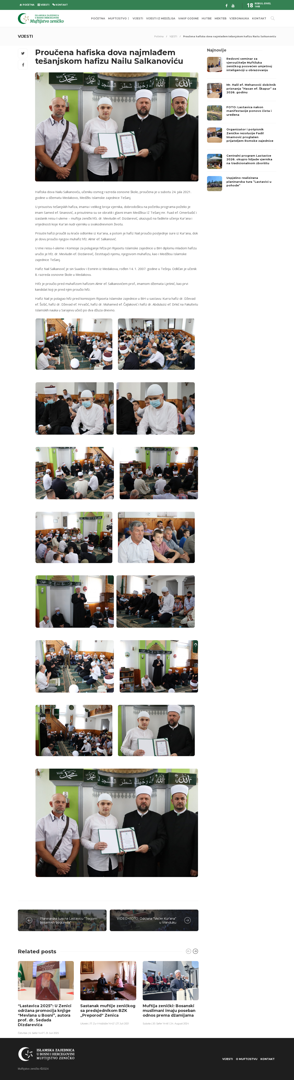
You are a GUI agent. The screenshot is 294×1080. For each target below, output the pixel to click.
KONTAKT (259, 18)
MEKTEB (220, 18)
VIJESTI (138, 18)
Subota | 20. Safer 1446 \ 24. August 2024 (166, 1023)
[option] (46, 997)
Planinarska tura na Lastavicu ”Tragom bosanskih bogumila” (68, 921)
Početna (159, 36)
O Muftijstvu (246, 1059)
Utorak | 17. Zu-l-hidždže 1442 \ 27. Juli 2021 (104, 1023)
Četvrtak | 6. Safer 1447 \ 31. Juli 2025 (38, 1033)
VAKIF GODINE (188, 18)
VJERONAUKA (239, 18)
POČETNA (98, 18)
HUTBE (207, 18)
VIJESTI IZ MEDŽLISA (160, 18)
